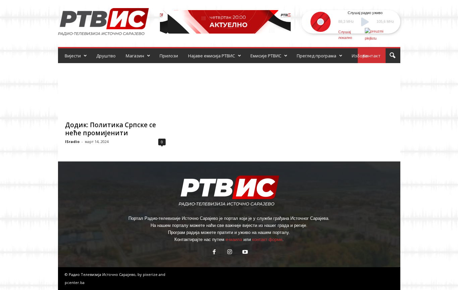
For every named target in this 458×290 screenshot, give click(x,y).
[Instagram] (229, 252)
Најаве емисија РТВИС (211, 56)
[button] (392, 55)
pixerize (151, 274)
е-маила (234, 239)
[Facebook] (214, 252)
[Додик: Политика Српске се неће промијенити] (115, 90)
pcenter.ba (74, 282)
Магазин (135, 56)
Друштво (106, 56)
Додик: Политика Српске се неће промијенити (110, 128)
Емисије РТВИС (265, 56)
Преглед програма (316, 56)
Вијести (73, 56)
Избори (360, 56)
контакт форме (267, 239)
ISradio (72, 141)
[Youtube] (244, 252)
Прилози (169, 56)
